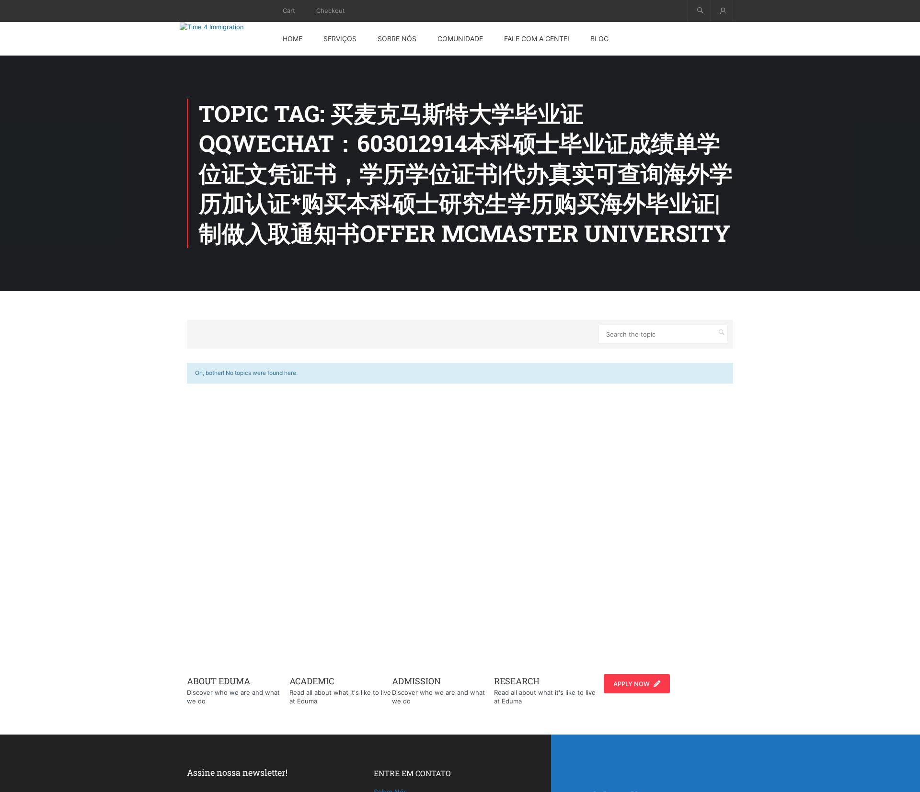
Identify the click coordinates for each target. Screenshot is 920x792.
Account (721, 11)
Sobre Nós (397, 38)
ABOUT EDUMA (218, 681)
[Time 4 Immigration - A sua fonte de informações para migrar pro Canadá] (223, 27)
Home (292, 38)
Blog (599, 38)
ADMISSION (416, 681)
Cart (289, 10)
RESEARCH (517, 681)
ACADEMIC (311, 681)
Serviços (339, 38)
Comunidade (460, 38)
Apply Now (631, 684)
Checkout (330, 10)
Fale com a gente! (536, 38)
